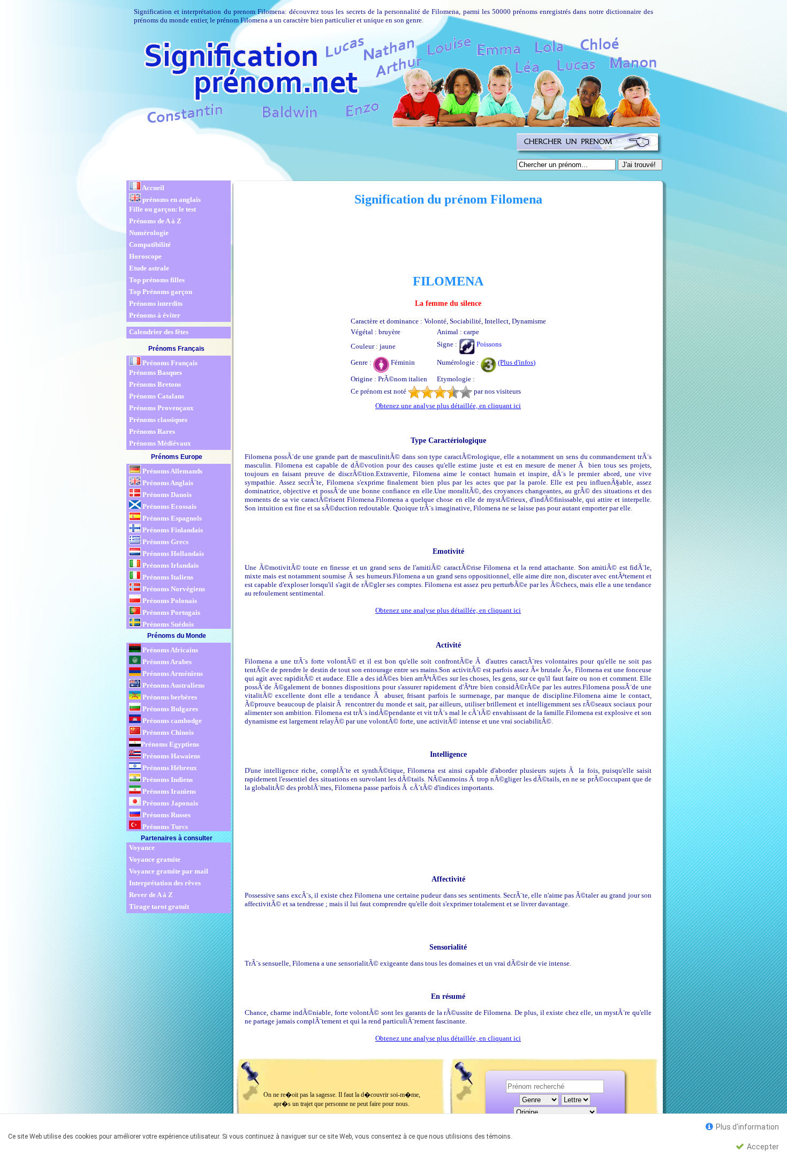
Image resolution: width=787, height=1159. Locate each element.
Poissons (488, 344)
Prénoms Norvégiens (173, 589)
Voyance (142, 848)
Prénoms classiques (158, 420)
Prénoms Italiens (167, 577)
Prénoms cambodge (171, 721)
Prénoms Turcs (164, 827)
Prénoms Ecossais (168, 506)
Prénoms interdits (156, 303)
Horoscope (145, 256)
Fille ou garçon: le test (162, 209)
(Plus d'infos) (516, 362)
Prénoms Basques (155, 372)
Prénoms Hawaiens (170, 756)
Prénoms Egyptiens (170, 744)
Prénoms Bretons (155, 384)
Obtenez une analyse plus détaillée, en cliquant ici (448, 406)
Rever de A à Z (151, 895)
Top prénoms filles (157, 280)
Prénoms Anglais (167, 483)
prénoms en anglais (171, 199)
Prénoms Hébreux (169, 768)
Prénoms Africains (169, 650)
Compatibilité (150, 244)
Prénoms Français (169, 363)
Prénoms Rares (152, 431)
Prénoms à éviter (154, 315)
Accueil (152, 188)
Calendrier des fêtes (158, 332)
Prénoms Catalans (156, 396)
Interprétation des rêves (165, 883)
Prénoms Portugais (170, 612)
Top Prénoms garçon (160, 292)
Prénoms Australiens (173, 685)
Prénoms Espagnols (171, 518)
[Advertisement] (319, 154)
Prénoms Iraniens (168, 791)
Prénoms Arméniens (172, 673)
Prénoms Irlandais (170, 565)
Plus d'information (746, 1127)
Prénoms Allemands (171, 471)
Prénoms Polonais (169, 601)
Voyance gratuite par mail (168, 871)
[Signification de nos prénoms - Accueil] (392, 80)
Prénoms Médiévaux (160, 443)
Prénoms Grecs (164, 542)
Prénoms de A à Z (155, 221)
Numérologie (149, 233)
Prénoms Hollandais (172, 554)
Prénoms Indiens (167, 780)
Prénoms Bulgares (169, 709)
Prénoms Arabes (166, 662)
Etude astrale (149, 268)
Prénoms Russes (166, 815)
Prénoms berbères (169, 697)
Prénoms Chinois (167, 732)
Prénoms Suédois (167, 624)
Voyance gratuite (154, 859)
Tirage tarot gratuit (159, 906)
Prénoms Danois (166, 495)
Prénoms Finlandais (172, 530)
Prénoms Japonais (169, 803)
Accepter (762, 1146)
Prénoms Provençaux (161, 408)
